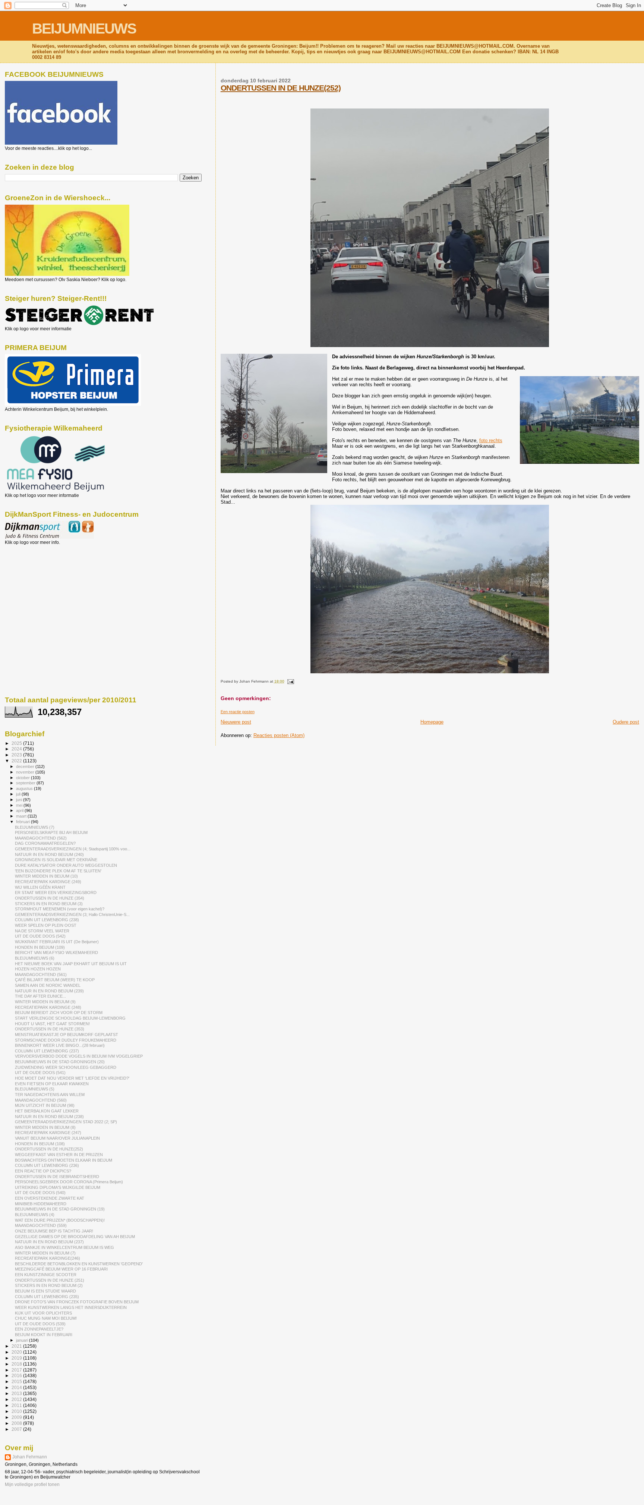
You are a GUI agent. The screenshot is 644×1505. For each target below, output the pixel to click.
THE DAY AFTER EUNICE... (40, 996)
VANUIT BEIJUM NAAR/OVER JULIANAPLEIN (57, 1138)
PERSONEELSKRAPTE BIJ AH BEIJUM (51, 832)
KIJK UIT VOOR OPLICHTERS (43, 1313)
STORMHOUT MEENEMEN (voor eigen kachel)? (59, 909)
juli (19, 794)
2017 (17, 1369)
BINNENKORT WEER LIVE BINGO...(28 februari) (60, 1045)
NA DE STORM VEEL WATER (42, 931)
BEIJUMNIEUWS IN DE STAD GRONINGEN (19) (60, 1209)
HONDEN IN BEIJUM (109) (40, 947)
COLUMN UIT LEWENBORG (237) (47, 1051)
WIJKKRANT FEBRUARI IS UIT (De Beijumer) (57, 941)
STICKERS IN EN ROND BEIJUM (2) (49, 1285)
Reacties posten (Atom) (278, 735)
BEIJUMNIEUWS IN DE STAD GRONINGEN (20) (60, 1062)
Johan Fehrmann (29, 1457)
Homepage (431, 722)
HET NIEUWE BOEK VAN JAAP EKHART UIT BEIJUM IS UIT (71, 963)
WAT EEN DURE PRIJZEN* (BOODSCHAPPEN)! (60, 1220)
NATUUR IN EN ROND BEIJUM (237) (49, 1242)
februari (23, 821)
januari (22, 1340)
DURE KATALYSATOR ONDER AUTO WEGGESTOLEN (66, 865)
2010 (17, 1411)
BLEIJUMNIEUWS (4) (34, 1214)
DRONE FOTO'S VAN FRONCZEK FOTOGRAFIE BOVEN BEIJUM (77, 1302)
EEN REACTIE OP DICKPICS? (43, 1171)
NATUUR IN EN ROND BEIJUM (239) (49, 991)
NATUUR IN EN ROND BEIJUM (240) (49, 854)
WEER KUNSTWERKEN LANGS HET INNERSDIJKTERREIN (71, 1307)
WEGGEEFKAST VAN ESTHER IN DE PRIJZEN (59, 1154)
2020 (17, 1352)
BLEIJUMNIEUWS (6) (34, 958)
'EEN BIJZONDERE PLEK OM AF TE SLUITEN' (58, 871)
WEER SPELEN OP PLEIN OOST (45, 925)
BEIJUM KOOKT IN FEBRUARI (43, 1334)
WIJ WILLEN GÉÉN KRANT (40, 887)
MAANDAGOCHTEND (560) (41, 1100)
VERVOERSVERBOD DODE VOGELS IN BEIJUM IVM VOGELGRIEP (79, 1056)
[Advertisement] (38, 585)
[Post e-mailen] (289, 681)
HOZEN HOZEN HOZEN (38, 969)
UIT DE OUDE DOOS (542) (40, 936)
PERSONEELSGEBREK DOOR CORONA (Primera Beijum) (69, 1182)
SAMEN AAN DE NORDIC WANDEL (47, 985)
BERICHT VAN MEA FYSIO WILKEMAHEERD (56, 952)
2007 (17, 1429)
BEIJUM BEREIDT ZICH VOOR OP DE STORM (58, 1012)
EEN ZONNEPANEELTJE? (39, 1329)
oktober (23, 777)
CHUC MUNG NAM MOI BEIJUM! (46, 1318)
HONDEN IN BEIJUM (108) (40, 1144)
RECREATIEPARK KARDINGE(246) (47, 1258)
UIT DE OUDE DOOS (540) (40, 1192)
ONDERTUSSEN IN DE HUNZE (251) (49, 1280)
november (25, 772)
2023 (17, 754)
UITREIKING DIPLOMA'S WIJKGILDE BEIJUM (57, 1187)
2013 (17, 1393)
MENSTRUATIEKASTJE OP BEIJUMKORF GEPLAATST (66, 1034)
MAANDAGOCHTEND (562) (41, 838)
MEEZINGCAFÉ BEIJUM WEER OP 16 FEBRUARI (61, 1269)
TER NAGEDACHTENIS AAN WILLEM (50, 1094)
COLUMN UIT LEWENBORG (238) (47, 919)
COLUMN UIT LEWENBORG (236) (47, 1165)
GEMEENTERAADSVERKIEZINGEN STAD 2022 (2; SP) (66, 1122)
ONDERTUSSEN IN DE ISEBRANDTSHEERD (57, 1176)
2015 (17, 1381)
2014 (17, 1387)
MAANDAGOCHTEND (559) (41, 1225)
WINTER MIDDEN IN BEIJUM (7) (45, 1253)
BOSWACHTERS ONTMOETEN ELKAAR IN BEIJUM (63, 1160)
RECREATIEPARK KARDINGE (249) (48, 881)
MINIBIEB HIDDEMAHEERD (40, 1204)
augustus (25, 788)
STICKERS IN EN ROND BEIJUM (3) (49, 903)
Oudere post (626, 722)
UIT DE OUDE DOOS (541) (40, 1072)
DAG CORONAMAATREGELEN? (45, 843)
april (20, 810)
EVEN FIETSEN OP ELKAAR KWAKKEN (52, 1083)
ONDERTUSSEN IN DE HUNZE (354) (49, 898)
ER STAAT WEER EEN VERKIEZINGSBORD (56, 892)
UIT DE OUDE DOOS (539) (40, 1324)
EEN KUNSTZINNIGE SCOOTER (45, 1274)
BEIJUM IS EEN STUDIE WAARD (45, 1291)
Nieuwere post (236, 722)
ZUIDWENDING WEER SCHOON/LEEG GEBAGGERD (65, 1067)
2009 (17, 1417)
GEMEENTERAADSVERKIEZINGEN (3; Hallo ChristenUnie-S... (72, 914)
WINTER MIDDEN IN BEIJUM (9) (45, 1001)
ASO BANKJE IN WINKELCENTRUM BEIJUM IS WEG (64, 1247)
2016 (17, 1375)
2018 (17, 1363)
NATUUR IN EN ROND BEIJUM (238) (49, 1116)
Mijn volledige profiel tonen (32, 1484)
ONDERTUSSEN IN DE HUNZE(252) (281, 88)
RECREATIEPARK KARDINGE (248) (48, 1007)
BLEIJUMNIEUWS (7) (34, 827)
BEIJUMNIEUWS (84, 29)
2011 (17, 1405)
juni (19, 799)
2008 (17, 1423)
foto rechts (490, 440)
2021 (17, 1346)
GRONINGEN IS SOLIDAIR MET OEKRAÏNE (56, 859)
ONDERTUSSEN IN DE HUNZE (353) (49, 1029)
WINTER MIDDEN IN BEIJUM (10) (46, 876)
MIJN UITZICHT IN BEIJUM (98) (45, 1105)
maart (22, 816)
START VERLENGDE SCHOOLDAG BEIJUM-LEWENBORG (70, 1018)
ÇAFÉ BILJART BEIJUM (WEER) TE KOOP (55, 979)
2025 (17, 743)
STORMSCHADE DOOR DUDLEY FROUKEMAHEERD (65, 1040)
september (26, 783)
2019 (17, 1358)
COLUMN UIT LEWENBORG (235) (47, 1296)
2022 (17, 760)
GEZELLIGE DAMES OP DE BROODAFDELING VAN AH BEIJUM (75, 1236)
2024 (17, 748)
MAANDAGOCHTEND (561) (41, 974)
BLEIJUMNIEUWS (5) (34, 1089)
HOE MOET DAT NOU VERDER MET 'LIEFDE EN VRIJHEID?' (72, 1078)
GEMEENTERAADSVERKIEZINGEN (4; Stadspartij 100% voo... (72, 849)
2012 (17, 1399)
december (25, 766)
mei (19, 805)
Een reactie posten (238, 711)
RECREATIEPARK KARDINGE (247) (48, 1132)
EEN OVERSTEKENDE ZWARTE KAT (49, 1198)
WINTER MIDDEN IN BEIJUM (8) (45, 1127)
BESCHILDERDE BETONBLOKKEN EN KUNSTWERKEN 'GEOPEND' (79, 1264)
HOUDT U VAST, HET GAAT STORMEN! (52, 1023)
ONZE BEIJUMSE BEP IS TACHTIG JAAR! (54, 1231)
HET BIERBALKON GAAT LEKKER (47, 1111)
